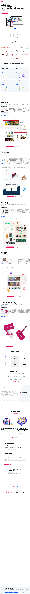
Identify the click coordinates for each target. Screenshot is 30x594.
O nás (3, 259)
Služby (2, 254)
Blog (2, 262)
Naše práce (4, 257)
